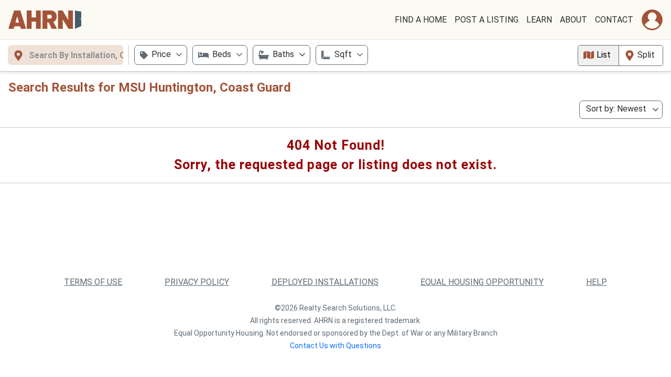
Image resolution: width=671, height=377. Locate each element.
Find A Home (421, 20)
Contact (614, 20)
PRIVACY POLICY (197, 282)
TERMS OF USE (93, 282)
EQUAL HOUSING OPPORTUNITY (482, 282)
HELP (596, 282)
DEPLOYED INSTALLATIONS (325, 282)
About (573, 20)
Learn (539, 20)
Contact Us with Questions (335, 345)
